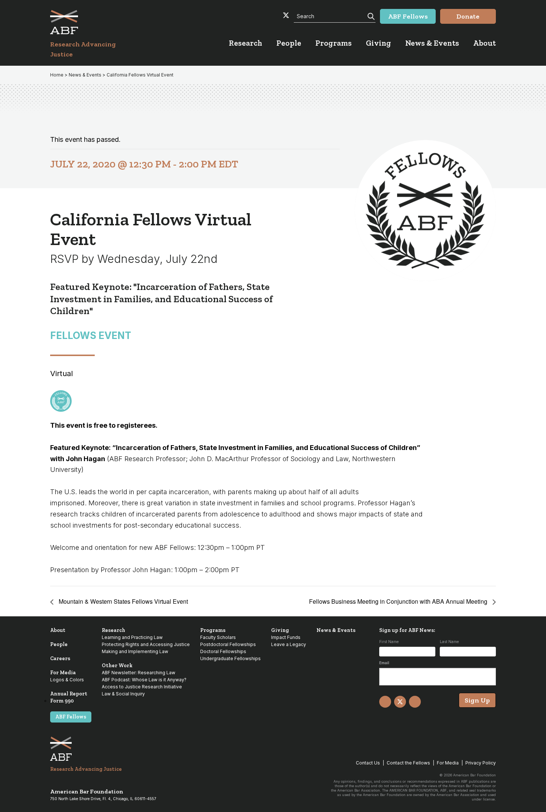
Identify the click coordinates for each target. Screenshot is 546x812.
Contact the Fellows (408, 763)
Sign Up (477, 700)
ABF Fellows (70, 717)
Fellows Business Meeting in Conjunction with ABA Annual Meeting (399, 601)
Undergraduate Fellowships (230, 658)
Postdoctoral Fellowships (228, 644)
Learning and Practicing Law (132, 637)
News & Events (335, 630)
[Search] (370, 15)
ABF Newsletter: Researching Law (138, 672)
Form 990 (62, 701)
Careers (60, 658)
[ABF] (92, 22)
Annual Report (68, 694)
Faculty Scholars (218, 637)
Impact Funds (285, 637)
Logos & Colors (67, 679)
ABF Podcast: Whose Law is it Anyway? (144, 679)
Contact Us (368, 763)
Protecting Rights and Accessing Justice (146, 644)
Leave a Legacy (288, 644)
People (59, 644)
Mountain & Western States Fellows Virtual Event (122, 601)
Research (113, 630)
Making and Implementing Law (135, 651)
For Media (63, 672)
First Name (389, 641)
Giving (280, 630)
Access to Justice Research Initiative (142, 686)
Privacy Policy (480, 763)
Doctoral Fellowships (223, 651)
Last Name (449, 641)
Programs (212, 630)
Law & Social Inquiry (123, 694)
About (57, 630)
